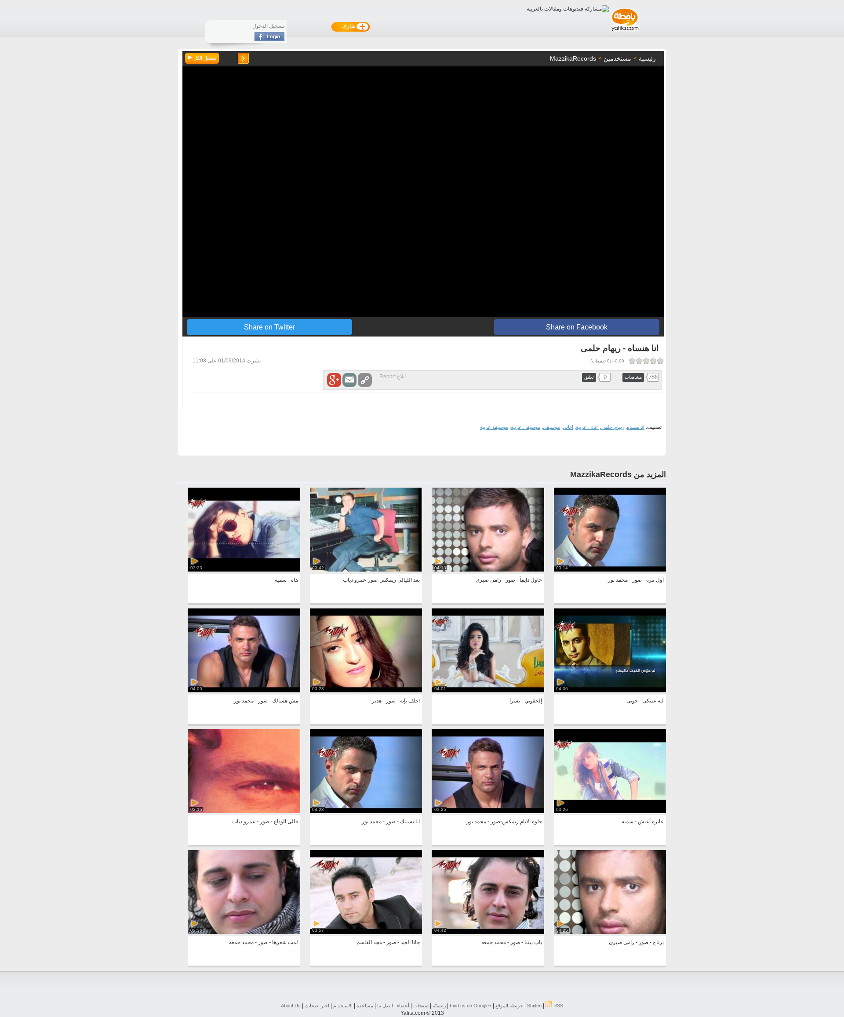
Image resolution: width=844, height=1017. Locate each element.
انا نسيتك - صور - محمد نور (391, 821)
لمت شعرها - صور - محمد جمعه (263, 942)
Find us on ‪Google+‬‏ (470, 1005)
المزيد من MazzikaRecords (618, 474)
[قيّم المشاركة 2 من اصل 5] (653, 360)
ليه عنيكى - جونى (645, 701)
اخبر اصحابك (317, 1005)
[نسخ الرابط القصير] (365, 380)
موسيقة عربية (494, 427)
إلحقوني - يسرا (525, 701)
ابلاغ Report (392, 376)
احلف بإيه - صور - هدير (396, 701)
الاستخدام (343, 1005)
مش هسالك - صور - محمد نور (266, 701)
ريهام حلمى (612, 427)
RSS (557, 1005)
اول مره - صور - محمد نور (636, 580)
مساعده (365, 1005)
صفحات (421, 1005)
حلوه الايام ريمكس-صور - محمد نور (504, 821)
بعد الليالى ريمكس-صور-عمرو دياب (381, 580)
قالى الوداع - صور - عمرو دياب (265, 821)
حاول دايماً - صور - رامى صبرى (509, 580)
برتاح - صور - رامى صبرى (636, 942)
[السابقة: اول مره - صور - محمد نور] (243, 58)
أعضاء (403, 1005)
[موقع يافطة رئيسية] (624, 32)
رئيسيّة (439, 1005)
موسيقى (551, 427)
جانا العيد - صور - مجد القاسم (388, 942)
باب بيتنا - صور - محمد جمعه (511, 942)
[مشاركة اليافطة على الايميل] (349, 380)
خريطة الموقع (509, 1005)
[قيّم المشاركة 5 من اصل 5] (632, 360)
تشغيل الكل (204, 58)
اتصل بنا (385, 1005)
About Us (291, 1005)
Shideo (534, 1005)
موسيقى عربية (525, 427)
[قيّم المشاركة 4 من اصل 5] (639, 360)
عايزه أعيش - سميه (643, 821)
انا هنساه (635, 427)
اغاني (568, 427)
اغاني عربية (587, 427)
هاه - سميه (286, 580)
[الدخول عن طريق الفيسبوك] (269, 39)
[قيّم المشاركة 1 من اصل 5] (660, 360)
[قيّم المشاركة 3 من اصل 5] (646, 360)
